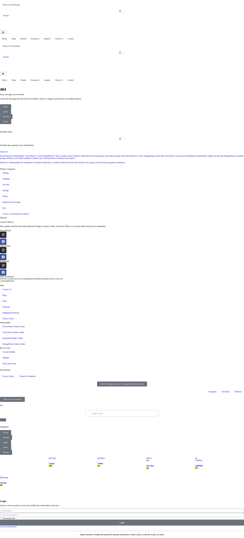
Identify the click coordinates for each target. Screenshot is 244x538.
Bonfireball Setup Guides (13, 338)
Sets (4, 208)
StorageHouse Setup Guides (14, 344)
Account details (9, 352)
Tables (5, 196)
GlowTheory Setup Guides (13, 332)
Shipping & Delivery (11, 313)
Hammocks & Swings (11, 202)
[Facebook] (3, 242)
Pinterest (238, 392)
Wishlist (6, 358)
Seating (6, 173)
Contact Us (7, 289)
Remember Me (9, 518)
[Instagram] (3, 235)
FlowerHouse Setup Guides (14, 326)
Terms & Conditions (27, 376)
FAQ (5, 301)
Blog (4, 295)
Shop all (3, 218)
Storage (6, 190)
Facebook (226, 392)
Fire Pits (6, 185)
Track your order (9, 363)
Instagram (213, 392)
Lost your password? (8, 527)
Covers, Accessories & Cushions (16, 214)
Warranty (6, 307)
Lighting (6, 179)
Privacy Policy (8, 319)
